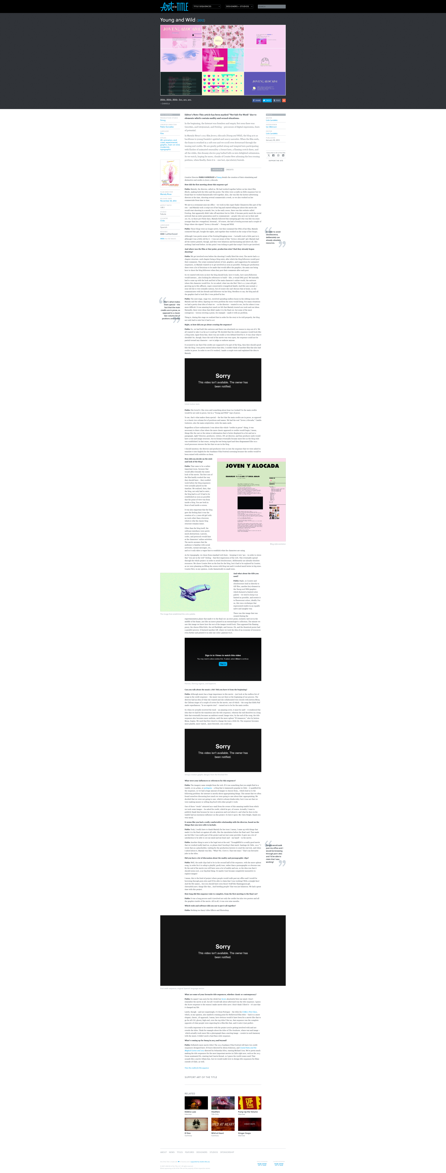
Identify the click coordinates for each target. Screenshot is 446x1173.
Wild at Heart (217, 1133)
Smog (219, 177)
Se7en (223, 999)
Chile (162, 220)
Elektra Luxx (190, 1111)
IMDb (162, 238)
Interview (217, 169)
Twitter (268, 155)
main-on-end (174, 144)
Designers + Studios (237, 6)
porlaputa (208, 788)
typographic (165, 149)
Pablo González (167, 126)
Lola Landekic (272, 120)
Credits (230, 169)
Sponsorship (227, 1152)
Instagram (278, 155)
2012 (201, 20)
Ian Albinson (271, 126)
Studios (214, 1152)
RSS (283, 155)
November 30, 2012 (168, 200)
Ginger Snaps (244, 1133)
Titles (180, 1152)
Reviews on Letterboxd (168, 234)
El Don (188, 1133)
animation (168, 140)
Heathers (215, 1111)
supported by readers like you (200, 1162)
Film (162, 133)
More (284, 100)
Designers (201, 1152)
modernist (164, 147)
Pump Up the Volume (248, 1111)
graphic (163, 144)
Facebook (273, 155)
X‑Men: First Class (249, 1012)
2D (161, 140)
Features (189, 1152)
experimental (171, 142)
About (163, 1152)
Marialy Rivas (166, 194)
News (172, 1152)
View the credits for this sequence (197, 1068)
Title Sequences (202, 6)
